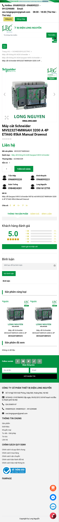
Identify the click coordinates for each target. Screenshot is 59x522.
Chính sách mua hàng (10, 453)
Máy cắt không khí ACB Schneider (15, 54)
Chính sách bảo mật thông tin (13, 463)
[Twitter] (14, 205)
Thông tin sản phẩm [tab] (18, 214)
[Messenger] (53, 497)
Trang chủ (6, 51)
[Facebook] (10, 205)
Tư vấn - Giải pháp (9, 433)
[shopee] (53, 488)
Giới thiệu (5, 427)
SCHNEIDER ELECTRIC (21, 51)
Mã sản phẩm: (7, 151)
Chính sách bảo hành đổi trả (13, 459)
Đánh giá (34, 214)
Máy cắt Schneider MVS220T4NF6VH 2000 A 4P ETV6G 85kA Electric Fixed (43, 333)
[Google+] (19, 205)
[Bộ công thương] (14, 470)
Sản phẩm (6, 423)
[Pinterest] (22, 205)
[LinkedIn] (26, 205)
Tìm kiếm (51, 35)
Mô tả (4, 193)
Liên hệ (5, 440)
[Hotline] (53, 516)
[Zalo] (53, 506)
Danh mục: (6, 155)
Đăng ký (8, 19)
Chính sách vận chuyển (11, 456)
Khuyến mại (6, 430)
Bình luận (47, 214)
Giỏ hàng (55, 40)
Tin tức (5, 437)
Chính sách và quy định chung (13, 450)
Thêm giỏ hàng (24, 169)
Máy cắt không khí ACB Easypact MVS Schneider (21, 58)
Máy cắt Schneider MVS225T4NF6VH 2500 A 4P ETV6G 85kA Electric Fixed (15, 333)
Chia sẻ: (5, 205)
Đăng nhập (21, 19)
